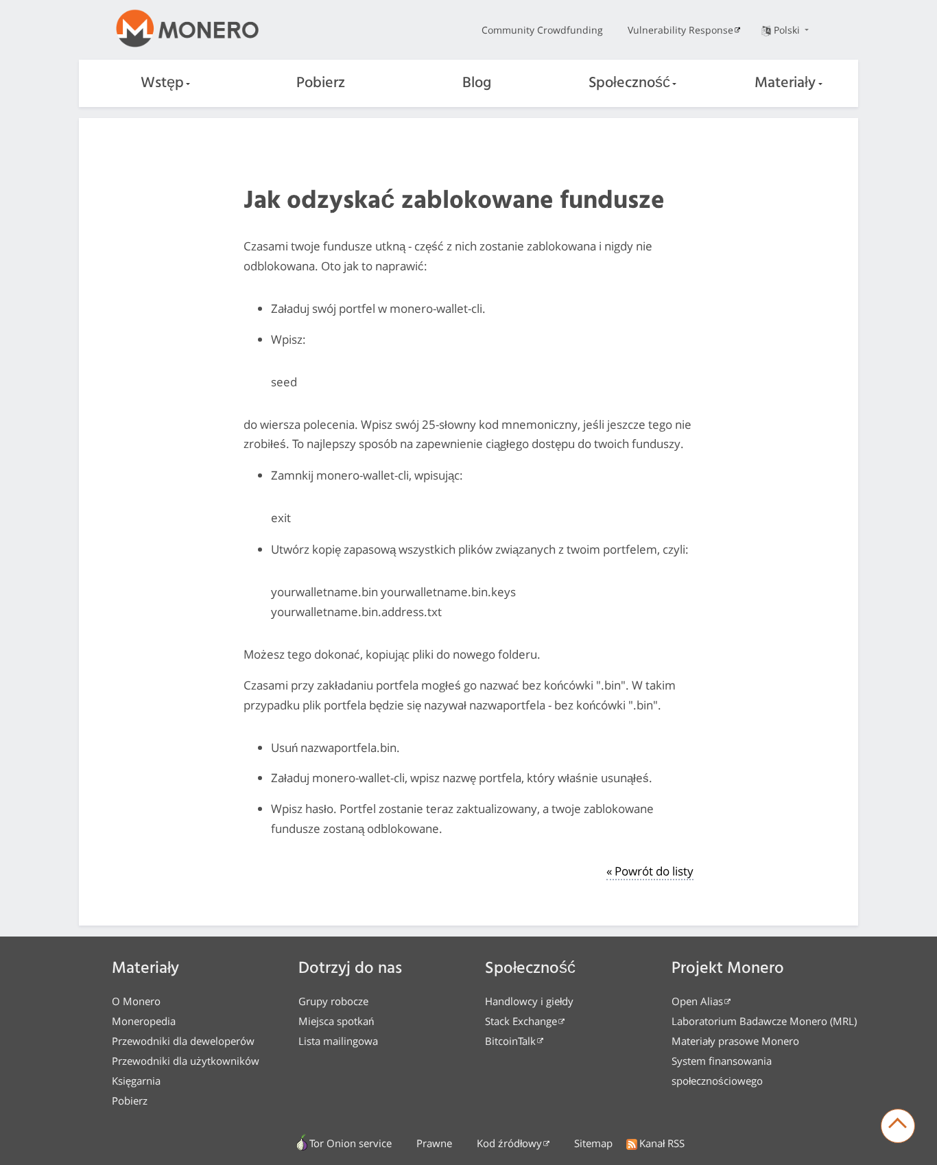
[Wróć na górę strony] (898, 1126)
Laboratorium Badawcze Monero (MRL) (764, 1021)
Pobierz (320, 83)
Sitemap (593, 1143)
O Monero (136, 1001)
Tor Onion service (350, 1143)
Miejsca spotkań (336, 1021)
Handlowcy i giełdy (529, 1001)
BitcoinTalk (510, 1041)
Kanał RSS (662, 1143)
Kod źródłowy (509, 1143)
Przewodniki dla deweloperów (183, 1041)
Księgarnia (136, 1080)
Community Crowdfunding (542, 29)
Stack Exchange (521, 1021)
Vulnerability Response (680, 29)
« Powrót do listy (649, 871)
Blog (476, 83)
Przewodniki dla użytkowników (185, 1061)
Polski (788, 29)
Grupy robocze (333, 1001)
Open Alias (697, 1001)
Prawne (434, 1143)
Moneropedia (144, 1021)
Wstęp (162, 83)
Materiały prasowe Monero (735, 1041)
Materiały (785, 83)
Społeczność (629, 83)
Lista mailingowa (338, 1041)
